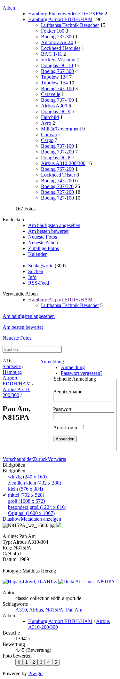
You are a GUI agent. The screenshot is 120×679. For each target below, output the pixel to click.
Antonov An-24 (57, 42)
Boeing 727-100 (57, 198)
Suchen (35, 271)
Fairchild (50, 117)
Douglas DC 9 (55, 111)
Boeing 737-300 (57, 36)
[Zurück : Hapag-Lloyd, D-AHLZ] (30, 581)
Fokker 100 (52, 31)
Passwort (62, 409)
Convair (49, 134)
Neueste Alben (43, 242)
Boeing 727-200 (57, 192)
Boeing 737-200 (57, 151)
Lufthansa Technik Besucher (70, 25)
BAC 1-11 (51, 54)
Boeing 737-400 (57, 100)
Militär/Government (61, 128)
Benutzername (67, 391)
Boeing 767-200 (57, 169)
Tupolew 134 (54, 77)
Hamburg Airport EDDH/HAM (60, 19)
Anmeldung (52, 361)
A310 (21, 609)
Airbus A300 (54, 105)
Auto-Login (65, 427)
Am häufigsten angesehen (54, 225)
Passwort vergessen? (81, 373)
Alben (9, 8)
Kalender (37, 254)
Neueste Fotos (42, 237)
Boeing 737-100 (57, 146)
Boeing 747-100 (57, 88)
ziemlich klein (34, 483)
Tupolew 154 (54, 82)
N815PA (54, 609)
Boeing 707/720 (57, 186)
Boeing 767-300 (57, 71)
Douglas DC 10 (57, 65)
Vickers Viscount (58, 59)
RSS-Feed (38, 283)
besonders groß (37, 507)
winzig (27, 476)
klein (25, 489)
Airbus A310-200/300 (63, 163)
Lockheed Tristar (58, 175)
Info (32, 277)
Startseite (12, 366)
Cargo (47, 140)
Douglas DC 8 (55, 157)
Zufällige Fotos (43, 248)
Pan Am (74, 609)
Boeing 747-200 (57, 180)
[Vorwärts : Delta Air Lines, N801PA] (86, 581)
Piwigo (35, 673)
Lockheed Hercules (60, 48)
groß (26, 501)
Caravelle (50, 94)
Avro (46, 123)
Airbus (36, 609)
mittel (26, 495)
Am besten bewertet (48, 231)
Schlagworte (40, 265)
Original (31, 513)
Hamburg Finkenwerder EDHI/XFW (65, 13)
